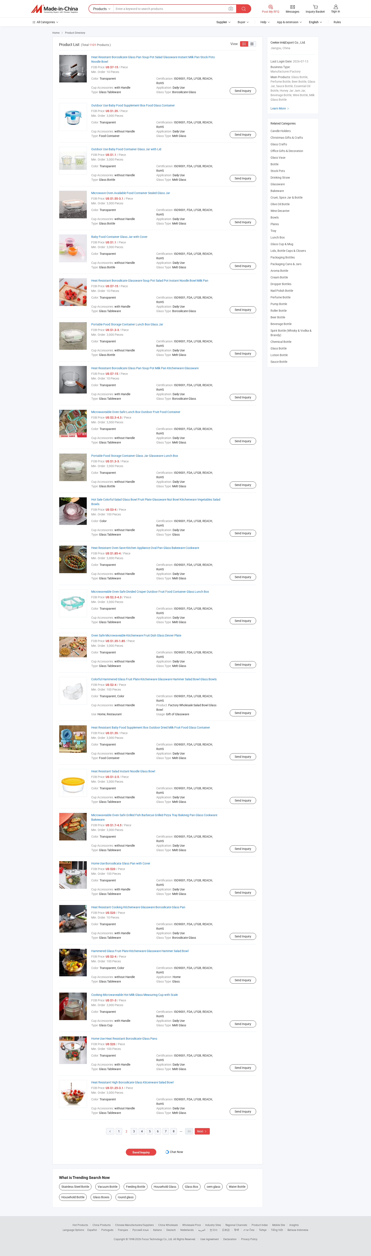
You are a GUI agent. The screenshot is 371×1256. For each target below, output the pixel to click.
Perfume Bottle (280, 297)
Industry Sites (213, 1225)
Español (92, 1230)
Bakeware (277, 191)
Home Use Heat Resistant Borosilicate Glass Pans (124, 1038)
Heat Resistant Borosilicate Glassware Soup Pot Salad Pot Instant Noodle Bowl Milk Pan (149, 280)
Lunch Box (278, 237)
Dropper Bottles (281, 284)
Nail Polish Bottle (282, 291)
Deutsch (171, 1230)
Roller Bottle (279, 310)
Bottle (274, 164)
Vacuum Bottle (107, 1187)
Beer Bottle (278, 317)
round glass (126, 1197)
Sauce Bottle (279, 362)
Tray (273, 231)
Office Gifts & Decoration (287, 151)
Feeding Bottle (135, 1187)
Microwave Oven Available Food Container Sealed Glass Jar (130, 193)
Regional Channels (236, 1225)
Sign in (335, 11)
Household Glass (165, 1187)
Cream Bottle (279, 277)
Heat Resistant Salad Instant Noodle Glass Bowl (123, 771)
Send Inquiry (243, 91)
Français (123, 1230)
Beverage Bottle (281, 324)
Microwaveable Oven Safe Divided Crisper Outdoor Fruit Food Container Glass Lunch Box (150, 591)
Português (107, 1230)
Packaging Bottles (283, 257)
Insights (294, 1225)
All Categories (46, 22)
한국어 (213, 1230)
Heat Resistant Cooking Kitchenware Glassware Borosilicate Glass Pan (138, 907)
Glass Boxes (101, 1197)
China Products (102, 1225)
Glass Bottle (279, 348)
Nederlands (187, 1230)
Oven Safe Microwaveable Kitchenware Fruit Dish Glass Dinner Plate (136, 635)
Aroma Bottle (279, 271)
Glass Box (191, 1187)
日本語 (226, 1230)
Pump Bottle (279, 304)
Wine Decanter (280, 211)
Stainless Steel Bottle (75, 1187)
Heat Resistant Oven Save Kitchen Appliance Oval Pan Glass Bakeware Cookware (145, 548)
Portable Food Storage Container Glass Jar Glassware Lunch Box (134, 456)
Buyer (241, 22)
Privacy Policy (249, 1239)
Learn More (280, 108)
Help (263, 22)
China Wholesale (168, 1225)
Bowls (275, 217)
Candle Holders (281, 131)
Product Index (260, 1225)
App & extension (287, 22)
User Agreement (209, 1239)
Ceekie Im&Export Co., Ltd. (288, 42)
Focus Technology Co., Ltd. (157, 1239)
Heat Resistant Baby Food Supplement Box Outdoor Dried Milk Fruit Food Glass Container (150, 727)
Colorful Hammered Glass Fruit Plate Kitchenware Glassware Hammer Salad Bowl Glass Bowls (154, 679)
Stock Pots (278, 171)
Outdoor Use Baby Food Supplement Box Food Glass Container (133, 105)
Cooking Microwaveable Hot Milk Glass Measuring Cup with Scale (134, 995)
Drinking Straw (280, 177)
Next (202, 1131)
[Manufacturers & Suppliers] (54, 8)
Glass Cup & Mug (282, 244)
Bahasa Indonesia (297, 1230)
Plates (275, 224)
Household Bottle (72, 1197)
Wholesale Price (191, 1225)
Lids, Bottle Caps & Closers (288, 251)
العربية (201, 1230)
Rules (337, 22)
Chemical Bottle (281, 342)
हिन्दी (236, 1230)
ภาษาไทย (248, 1230)
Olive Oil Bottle (280, 204)
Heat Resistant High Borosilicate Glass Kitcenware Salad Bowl (132, 1082)
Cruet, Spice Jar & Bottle (287, 197)
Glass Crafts (279, 144)
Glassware (278, 184)
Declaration (230, 1239)
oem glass (213, 1187)
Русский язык (140, 1230)
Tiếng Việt (277, 1230)
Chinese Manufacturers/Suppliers (134, 1225)
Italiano (157, 1230)
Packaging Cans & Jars (286, 264)
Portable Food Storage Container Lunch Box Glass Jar (127, 324)
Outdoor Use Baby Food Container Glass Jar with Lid (126, 149)
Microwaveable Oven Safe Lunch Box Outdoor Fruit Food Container (135, 412)
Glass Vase (278, 157)
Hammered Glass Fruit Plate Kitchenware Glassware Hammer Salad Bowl (140, 951)
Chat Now (176, 1152)
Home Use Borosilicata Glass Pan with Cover (120, 863)
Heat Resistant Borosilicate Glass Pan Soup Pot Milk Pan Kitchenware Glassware (145, 368)
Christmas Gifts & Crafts (287, 137)
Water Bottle (237, 1187)
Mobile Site (278, 1225)
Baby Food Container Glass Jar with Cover (119, 237)
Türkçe (262, 1230)
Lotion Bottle (279, 355)
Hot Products (80, 1225)
